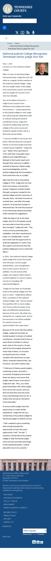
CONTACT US (9, 522)
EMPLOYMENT (9, 504)
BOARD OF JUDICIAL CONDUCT (15, 508)
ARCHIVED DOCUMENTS (13, 498)
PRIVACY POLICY (10, 515)
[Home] (18, 9)
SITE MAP (7, 519)
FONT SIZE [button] (6, 537)
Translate (40, 534)
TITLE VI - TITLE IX (10, 501)
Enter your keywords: (12, 16)
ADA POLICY (8, 494)
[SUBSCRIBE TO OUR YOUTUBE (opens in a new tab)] (22, 32)
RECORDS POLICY (10, 512)
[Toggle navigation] (6, 38)
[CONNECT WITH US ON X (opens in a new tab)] (17, 32)
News (17, 43)
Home (9, 43)
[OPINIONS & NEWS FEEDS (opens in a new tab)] (28, 32)
